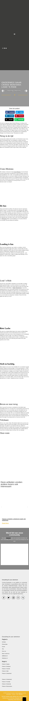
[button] (14, 34)
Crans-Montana (17, 171)
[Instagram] (2, 48)
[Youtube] (6, 48)
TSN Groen (4, 218)
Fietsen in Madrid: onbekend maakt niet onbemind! (14, 519)
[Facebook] (4, 48)
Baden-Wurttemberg (17, 287)
